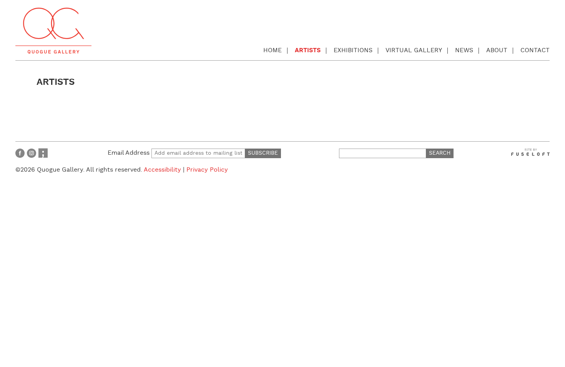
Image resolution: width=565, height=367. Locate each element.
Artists (308, 50)
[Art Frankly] (43, 153)
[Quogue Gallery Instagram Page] (31, 153)
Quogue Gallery (53, 31)
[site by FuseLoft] (530, 152)
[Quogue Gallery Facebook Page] (20, 153)
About (496, 50)
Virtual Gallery (414, 50)
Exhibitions (353, 50)
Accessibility (162, 170)
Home (272, 50)
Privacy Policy (207, 170)
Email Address (129, 153)
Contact (535, 50)
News (464, 50)
